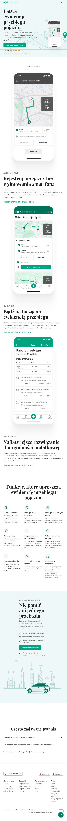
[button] (33, 737)
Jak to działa (8, 791)
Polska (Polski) (15, 773)
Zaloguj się (7, 786)
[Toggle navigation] (61, 2)
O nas (53, 784)
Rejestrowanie (24, 784)
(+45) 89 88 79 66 (19, 810)
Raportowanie (24, 789)
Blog (36, 791)
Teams (22, 791)
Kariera (53, 786)
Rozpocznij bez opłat (14, 45)
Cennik (6, 784)
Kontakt (38, 789)
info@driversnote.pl (34, 810)
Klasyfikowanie (25, 786)
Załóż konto (28, 202)
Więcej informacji (11, 202)
